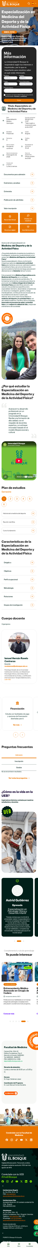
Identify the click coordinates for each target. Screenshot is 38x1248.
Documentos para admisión (14, 174)
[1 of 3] (14, 941)
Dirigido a (7, 563)
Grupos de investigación (13, 605)
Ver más (16, 725)
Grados (19, 768)
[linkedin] (31, 1140)
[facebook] (7, 1140)
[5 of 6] (22, 1021)
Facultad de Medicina (10, 984)
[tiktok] (16, 1140)
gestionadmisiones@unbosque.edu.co (14, 1220)
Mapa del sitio (7, 1241)
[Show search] (29, 3)
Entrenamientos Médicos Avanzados (21, 964)
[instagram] (12, 1140)
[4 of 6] (19, 1021)
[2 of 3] (17, 941)
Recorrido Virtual (10, 220)
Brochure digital (9, 230)
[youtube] (21, 1140)
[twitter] (26, 1140)
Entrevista (8, 191)
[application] (19, 460)
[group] (19, 26)
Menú (19, 1246)
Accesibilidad (29, 1246)
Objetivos (7, 571)
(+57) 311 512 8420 (16, 1218)
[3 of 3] (22, 941)
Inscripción (19, 761)
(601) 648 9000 (11, 1194)
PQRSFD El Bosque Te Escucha (12, 1237)
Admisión (19, 755)
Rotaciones (8, 596)
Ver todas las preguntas (18, 778)
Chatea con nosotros (28, 220)
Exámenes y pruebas (12, 183)
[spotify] (31, 1181)
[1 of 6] (10, 1021)
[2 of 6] (13, 1021)
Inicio (8, 1246)
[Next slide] (22, 734)
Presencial (28, 967)
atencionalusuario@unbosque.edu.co (13, 1196)
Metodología (9, 588)
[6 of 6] (26, 1021)
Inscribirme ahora (28, 230)
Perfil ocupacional (11, 580)
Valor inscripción (10, 208)
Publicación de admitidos (13, 200)
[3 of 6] (16, 1021)
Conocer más (9, 1014)
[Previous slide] (15, 734)
